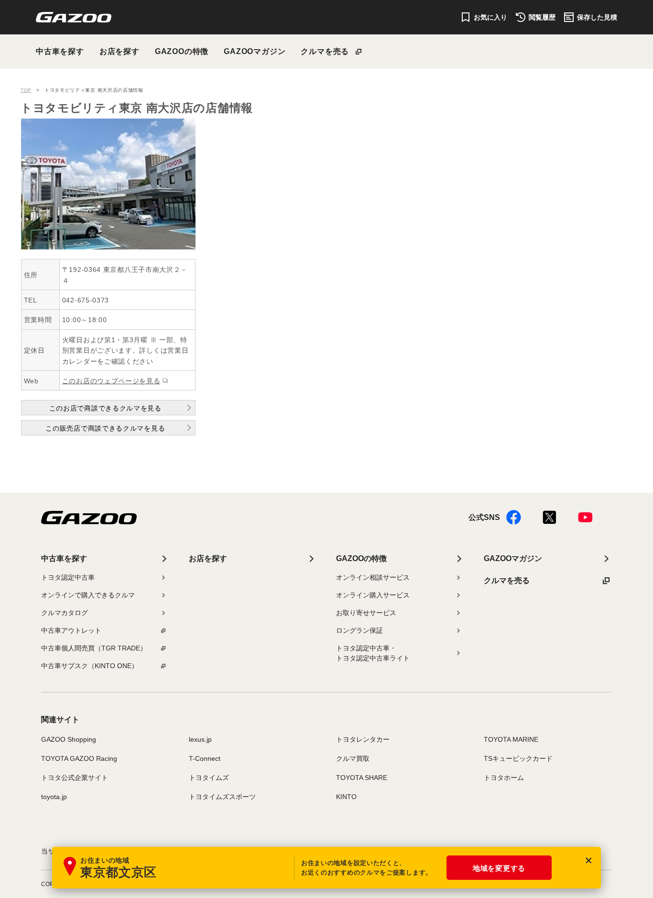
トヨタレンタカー (363, 739)
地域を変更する (499, 868)
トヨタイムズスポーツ (222, 797)
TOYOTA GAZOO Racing (79, 758)
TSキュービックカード (518, 758)
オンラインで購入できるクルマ (88, 595)
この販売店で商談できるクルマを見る (105, 428)
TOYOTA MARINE (511, 739)
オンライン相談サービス (373, 577)
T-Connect (204, 758)
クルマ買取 (353, 758)
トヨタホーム (504, 777)
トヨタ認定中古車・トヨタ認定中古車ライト (373, 653)
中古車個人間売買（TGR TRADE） (94, 648)
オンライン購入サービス (373, 595)
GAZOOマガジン (254, 51)
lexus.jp (200, 739)
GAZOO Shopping (68, 739)
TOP (26, 90)
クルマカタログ (64, 613)
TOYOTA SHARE (361, 777)
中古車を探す (60, 51)
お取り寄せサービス (366, 613)
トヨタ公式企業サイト (74, 777)
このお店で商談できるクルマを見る (105, 408)
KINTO (346, 797)
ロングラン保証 (359, 630)
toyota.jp (54, 797)
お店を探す (119, 51)
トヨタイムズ (209, 777)
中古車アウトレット (71, 630)
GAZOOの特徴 (181, 51)
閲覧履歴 (542, 17)
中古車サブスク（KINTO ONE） (89, 666)
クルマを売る (325, 51)
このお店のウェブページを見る (111, 381)
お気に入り (490, 17)
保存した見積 (597, 17)
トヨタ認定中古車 (68, 577)
